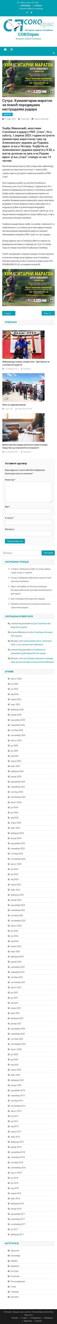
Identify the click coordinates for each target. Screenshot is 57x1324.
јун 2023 (14, 874)
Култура (14, 1271)
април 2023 (16, 885)
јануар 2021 (16, 1023)
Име (7, 507)
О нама (24, 1318)
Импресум (48, 1318)
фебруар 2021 (17, 1018)
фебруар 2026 (17, 709)
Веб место (9, 529)
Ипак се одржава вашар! (14, 405)
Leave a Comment (41, 119)
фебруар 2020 (17, 1080)
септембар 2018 (18, 1168)
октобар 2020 (17, 1039)
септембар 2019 (18, 1106)
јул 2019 (14, 1116)
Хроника (15, 1297)
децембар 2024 (18, 782)
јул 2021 (14, 992)
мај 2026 (15, 694)
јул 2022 (14, 931)
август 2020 (16, 1049)
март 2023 (15, 890)
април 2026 (16, 699)
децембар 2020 (18, 1029)
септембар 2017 (18, 1224)
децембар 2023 (18, 843)
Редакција (24, 119)
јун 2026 (14, 689)
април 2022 (16, 946)
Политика (15, 1276)
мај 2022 (15, 941)
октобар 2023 (17, 854)
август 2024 (16, 802)
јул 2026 (14, 684)
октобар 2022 (17, 915)
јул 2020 (14, 1054)
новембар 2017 (18, 1219)
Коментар (10, 480)
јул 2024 (14, 807)
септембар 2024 (18, 797)
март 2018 (15, 1198)
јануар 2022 (16, 962)
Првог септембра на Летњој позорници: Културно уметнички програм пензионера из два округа (31, 590)
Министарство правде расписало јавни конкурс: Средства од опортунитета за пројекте (25, 446)
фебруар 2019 (17, 1142)
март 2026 (15, 704)
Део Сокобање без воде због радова (28, 599)
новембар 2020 (18, 1034)
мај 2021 (15, 1003)
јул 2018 (14, 1178)
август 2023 (16, 864)
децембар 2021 (18, 967)
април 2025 (16, 761)
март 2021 (15, 1013)
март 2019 (15, 1137)
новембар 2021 (18, 972)
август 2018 (16, 1173)
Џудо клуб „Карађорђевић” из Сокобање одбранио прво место (10, 313)
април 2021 (16, 1008)
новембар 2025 (18, 725)
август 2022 (16, 926)
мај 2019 (15, 1126)
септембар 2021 (18, 982)
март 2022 (15, 951)
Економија (15, 1256)
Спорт (13, 1287)
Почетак (14, 1318)
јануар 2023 (16, 900)
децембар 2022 (18, 905)
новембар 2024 (18, 787)
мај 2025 (15, 756)
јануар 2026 (16, 715)
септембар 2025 (18, 735)
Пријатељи (28, 1321)
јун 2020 (14, 1059)
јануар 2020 (16, 1085)
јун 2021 (14, 998)
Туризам (15, 1292)
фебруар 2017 (17, 1234)
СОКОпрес (28, 34)
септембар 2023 (18, 859)
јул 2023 (14, 869)
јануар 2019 (16, 1147)
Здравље (15, 1266)
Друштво (7, 114)
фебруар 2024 (17, 833)
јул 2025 (14, 745)
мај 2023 (15, 879)
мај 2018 (15, 1188)
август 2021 (16, 987)
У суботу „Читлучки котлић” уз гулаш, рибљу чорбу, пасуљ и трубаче (30, 571)
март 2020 (15, 1075)
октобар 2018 (17, 1162)
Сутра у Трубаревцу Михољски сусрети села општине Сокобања (31, 579)
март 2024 (15, 828)
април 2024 (16, 823)
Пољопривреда (18, 1281)
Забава (14, 1261)
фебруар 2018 (17, 1204)
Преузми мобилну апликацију (31, 9)
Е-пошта (9, 518)
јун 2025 (14, 751)
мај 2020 (15, 1065)
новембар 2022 (18, 910)
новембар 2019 (18, 1095)
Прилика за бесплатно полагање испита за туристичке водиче (30, 606)
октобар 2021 (17, 977)
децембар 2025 (18, 720)
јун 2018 (14, 1183)
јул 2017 (14, 1229)
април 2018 (16, 1193)
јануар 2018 (16, 1209)
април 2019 (16, 1132)
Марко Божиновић (25, 409)
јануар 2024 (16, 838)
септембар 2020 (18, 1044)
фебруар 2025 (17, 771)
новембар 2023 (18, 848)
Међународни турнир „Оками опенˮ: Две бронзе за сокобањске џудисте (26, 363)
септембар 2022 (18, 921)
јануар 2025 (16, 776)
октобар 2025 (17, 730)
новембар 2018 (18, 1157)
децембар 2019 (18, 1090)
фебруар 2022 (17, 956)
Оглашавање (36, 1318)
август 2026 (16, 679)
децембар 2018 (18, 1152)
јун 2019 (14, 1121)
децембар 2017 (18, 1214)
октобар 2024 (17, 792)
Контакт (39, 1321)
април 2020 (16, 1070)
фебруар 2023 (17, 895)
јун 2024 (14, 812)
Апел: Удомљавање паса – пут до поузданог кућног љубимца (49, 313)
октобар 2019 (17, 1101)
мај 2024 (15, 818)
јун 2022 (14, 936)
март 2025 (15, 766)
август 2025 (16, 740)
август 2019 (16, 1111)
